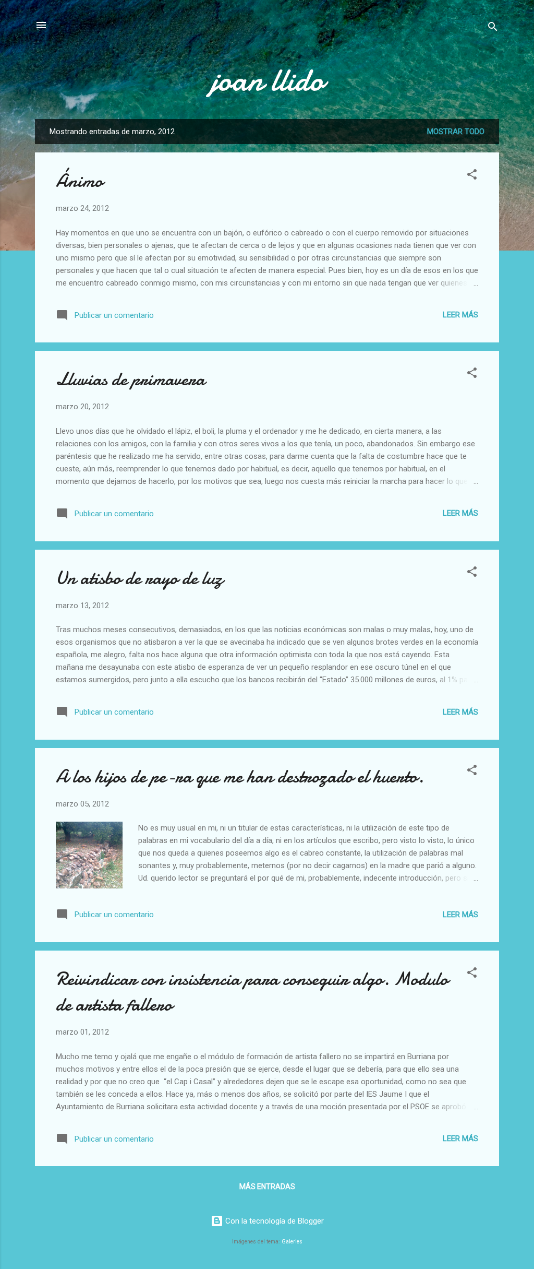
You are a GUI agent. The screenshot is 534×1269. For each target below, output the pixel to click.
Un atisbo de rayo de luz (139, 578)
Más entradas (267, 1186)
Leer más (460, 314)
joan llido (267, 79)
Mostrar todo (455, 131)
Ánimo (79, 181)
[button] (472, 176)
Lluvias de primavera (130, 379)
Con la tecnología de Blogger (273, 1221)
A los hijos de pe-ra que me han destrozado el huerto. (240, 776)
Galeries (292, 1241)
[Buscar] (493, 28)
